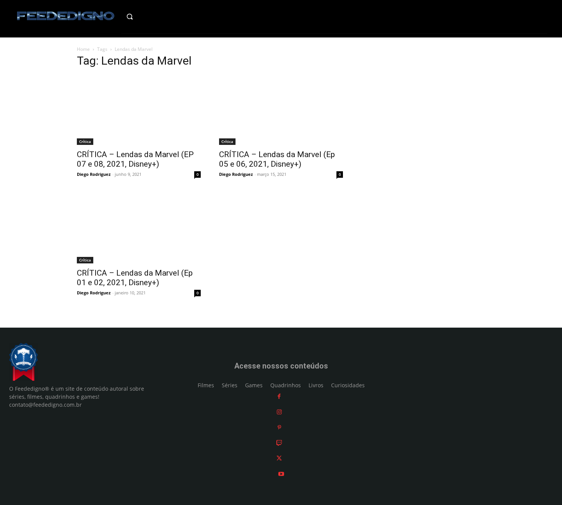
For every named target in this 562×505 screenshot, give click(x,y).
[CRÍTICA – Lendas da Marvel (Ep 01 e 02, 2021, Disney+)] (139, 228)
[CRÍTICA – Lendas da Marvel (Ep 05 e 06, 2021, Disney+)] (281, 110)
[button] (146, 16)
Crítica (85, 141)
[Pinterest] (279, 427)
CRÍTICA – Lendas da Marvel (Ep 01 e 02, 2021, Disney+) (135, 277)
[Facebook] (279, 396)
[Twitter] (279, 458)
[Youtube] (281, 474)
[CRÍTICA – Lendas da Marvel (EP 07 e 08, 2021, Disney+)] (139, 110)
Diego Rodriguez (93, 174)
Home (83, 49)
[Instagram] (279, 412)
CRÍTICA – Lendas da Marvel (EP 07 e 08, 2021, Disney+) (135, 159)
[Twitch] (279, 443)
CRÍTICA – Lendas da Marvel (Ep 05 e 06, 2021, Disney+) (277, 159)
